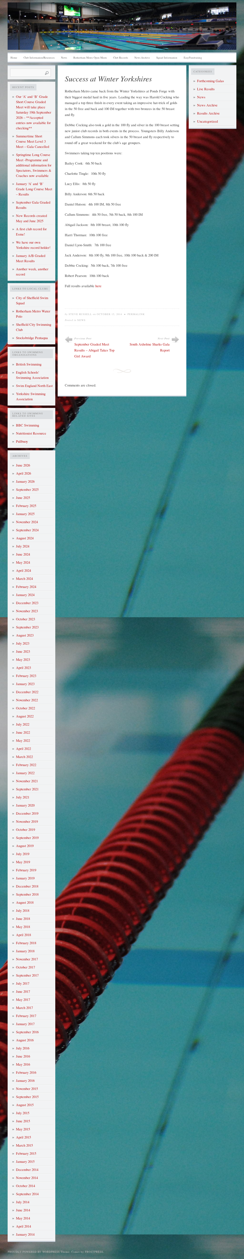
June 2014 (23, 1210)
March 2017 (24, 1007)
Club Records (120, 57)
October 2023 (25, 619)
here (98, 286)
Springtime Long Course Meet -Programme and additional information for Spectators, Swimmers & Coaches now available (33, 165)
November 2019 (27, 821)
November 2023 (27, 611)
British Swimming (28, 364)
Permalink (136, 314)
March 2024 (24, 578)
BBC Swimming (27, 425)
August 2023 (25, 635)
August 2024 (25, 538)
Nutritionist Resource (31, 433)
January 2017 (25, 1024)
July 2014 (22, 1202)
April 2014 (23, 1226)
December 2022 (27, 692)
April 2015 (23, 1137)
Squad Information (166, 57)
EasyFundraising (193, 57)
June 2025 (23, 497)
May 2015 (23, 1129)
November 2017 (27, 959)
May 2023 (23, 659)
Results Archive (208, 113)
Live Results (206, 89)
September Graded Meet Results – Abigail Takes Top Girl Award (94, 350)
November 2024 (27, 522)
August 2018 (25, 902)
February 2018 (26, 943)
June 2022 (23, 732)
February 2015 (26, 1153)
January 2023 (25, 684)
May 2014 (23, 1218)
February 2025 (26, 505)
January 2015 (25, 1161)
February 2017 (26, 1015)
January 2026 (25, 481)
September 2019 (27, 837)
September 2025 (27, 489)
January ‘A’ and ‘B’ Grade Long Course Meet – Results (34, 188)
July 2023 (22, 643)
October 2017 (25, 967)
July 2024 (22, 546)
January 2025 (25, 514)
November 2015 (27, 1088)
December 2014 (27, 1169)
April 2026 (23, 473)
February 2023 (26, 675)
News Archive (142, 57)
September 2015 (27, 1096)
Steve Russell (80, 314)
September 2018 (27, 894)
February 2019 (26, 870)
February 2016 (26, 1072)
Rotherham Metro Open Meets (90, 57)
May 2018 (23, 926)
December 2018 (27, 886)
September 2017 (27, 975)
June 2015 (23, 1121)
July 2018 (22, 910)
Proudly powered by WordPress (34, 1251)
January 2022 (25, 773)
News (64, 57)
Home (13, 57)
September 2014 (27, 1194)
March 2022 (24, 756)
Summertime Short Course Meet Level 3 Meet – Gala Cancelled (32, 141)
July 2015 (22, 1113)
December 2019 (27, 813)
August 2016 (25, 1040)
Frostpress (94, 1251)
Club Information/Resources (39, 57)
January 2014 (25, 1234)
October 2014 (25, 1186)
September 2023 (27, 627)
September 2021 (27, 789)
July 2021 (22, 797)
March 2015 (24, 1145)
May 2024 (23, 562)
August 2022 (25, 716)
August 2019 (25, 845)
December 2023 (27, 603)
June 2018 (23, 918)
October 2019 (25, 829)
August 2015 (25, 1105)
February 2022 (26, 764)
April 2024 (23, 570)
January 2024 (25, 594)
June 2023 (23, 651)
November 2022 (27, 700)
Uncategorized (207, 121)
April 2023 (23, 667)
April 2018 (23, 935)
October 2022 (25, 708)
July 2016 (22, 1048)
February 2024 (26, 586)
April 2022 (23, 748)
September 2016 (27, 1032)
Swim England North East (34, 385)
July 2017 (22, 983)
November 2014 (27, 1177)
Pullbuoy (22, 441)
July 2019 (22, 854)
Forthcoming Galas (210, 81)
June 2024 (23, 554)
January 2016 (25, 1080)
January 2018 (25, 951)
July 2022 (22, 724)
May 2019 (23, 862)
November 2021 (27, 781)
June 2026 (23, 465)
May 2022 (23, 740)
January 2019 (25, 878)
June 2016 (23, 1056)
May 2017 (23, 999)
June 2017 (23, 991)
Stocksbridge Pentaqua (32, 338)
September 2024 (27, 530)
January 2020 (25, 805)
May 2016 (23, 1064)
